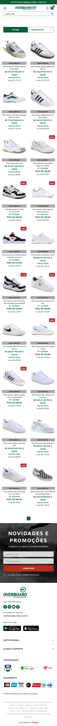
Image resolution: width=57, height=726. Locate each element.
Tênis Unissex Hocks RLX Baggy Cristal (42, 347)
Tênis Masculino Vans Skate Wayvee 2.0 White (43, 164)
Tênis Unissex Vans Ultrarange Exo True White (14, 492)
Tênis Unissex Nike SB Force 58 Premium (43, 396)
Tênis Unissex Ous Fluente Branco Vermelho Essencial (14, 256)
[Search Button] (52, 13)
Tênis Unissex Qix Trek (14, 163)
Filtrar (15, 30)
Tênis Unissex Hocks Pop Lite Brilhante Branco (42, 210)
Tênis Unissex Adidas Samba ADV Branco (42, 67)
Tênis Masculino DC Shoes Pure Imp (42, 302)
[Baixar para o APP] (13, 629)
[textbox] (28, 14)
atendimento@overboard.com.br (15, 616)
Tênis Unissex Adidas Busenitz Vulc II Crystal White (14, 396)
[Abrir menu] (4, 7)
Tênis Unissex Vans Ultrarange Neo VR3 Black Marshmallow (14, 302)
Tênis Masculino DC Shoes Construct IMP (14, 210)
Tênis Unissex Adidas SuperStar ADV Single (43, 116)
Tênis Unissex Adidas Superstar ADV (14, 444)
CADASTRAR (28, 568)
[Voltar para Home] (25, 7)
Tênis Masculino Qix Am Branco (42, 443)
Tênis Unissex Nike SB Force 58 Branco (14, 347)
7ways (35, 722)
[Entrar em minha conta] (47, 8)
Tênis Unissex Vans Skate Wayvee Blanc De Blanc (14, 116)
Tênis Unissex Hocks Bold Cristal (42, 255)
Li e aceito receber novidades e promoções (23, 575)
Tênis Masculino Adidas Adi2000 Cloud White (14, 67)
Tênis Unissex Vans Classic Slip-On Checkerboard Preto (43, 492)
